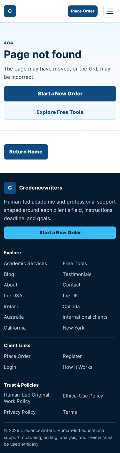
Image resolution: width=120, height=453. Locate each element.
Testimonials (77, 274)
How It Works (77, 367)
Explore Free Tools (60, 112)
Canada (71, 306)
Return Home (26, 151)
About (10, 285)
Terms (70, 412)
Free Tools (75, 263)
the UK (70, 296)
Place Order (82, 11)
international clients (85, 317)
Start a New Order (60, 93)
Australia (14, 317)
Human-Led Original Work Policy (26, 398)
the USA (13, 296)
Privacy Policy (20, 412)
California (15, 328)
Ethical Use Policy (83, 396)
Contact (71, 285)
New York (73, 328)
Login (10, 367)
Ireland (12, 306)
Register (72, 356)
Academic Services (25, 263)
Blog (9, 274)
